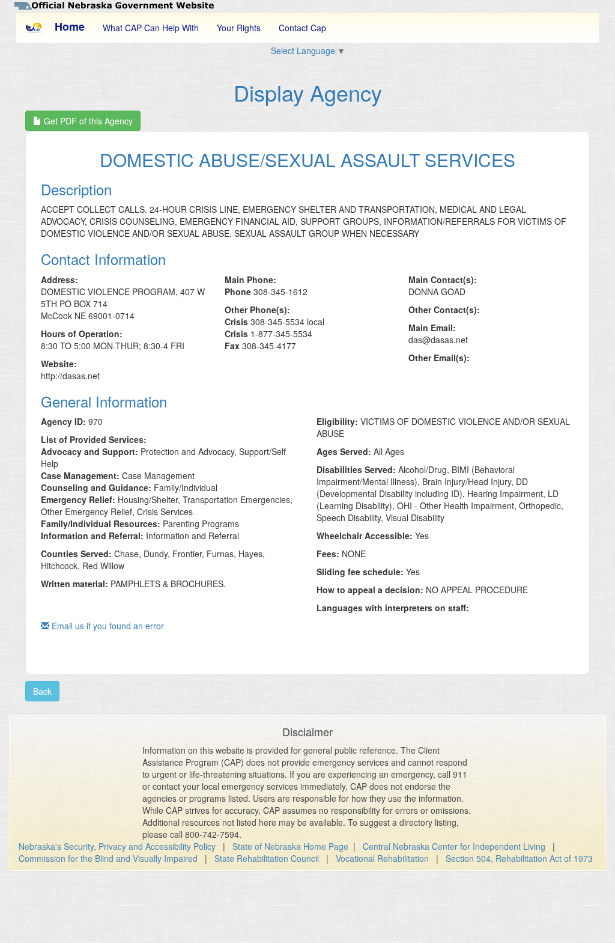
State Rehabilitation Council (266, 858)
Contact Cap (302, 28)
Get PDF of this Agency (87, 121)
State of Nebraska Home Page (290, 846)
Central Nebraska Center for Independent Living (454, 846)
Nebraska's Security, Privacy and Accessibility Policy (117, 846)
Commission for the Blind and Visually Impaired (108, 858)
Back (42, 691)
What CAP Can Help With (151, 28)
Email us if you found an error (106, 626)
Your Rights (239, 28)
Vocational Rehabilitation (382, 858)
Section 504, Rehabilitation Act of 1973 (519, 858)
